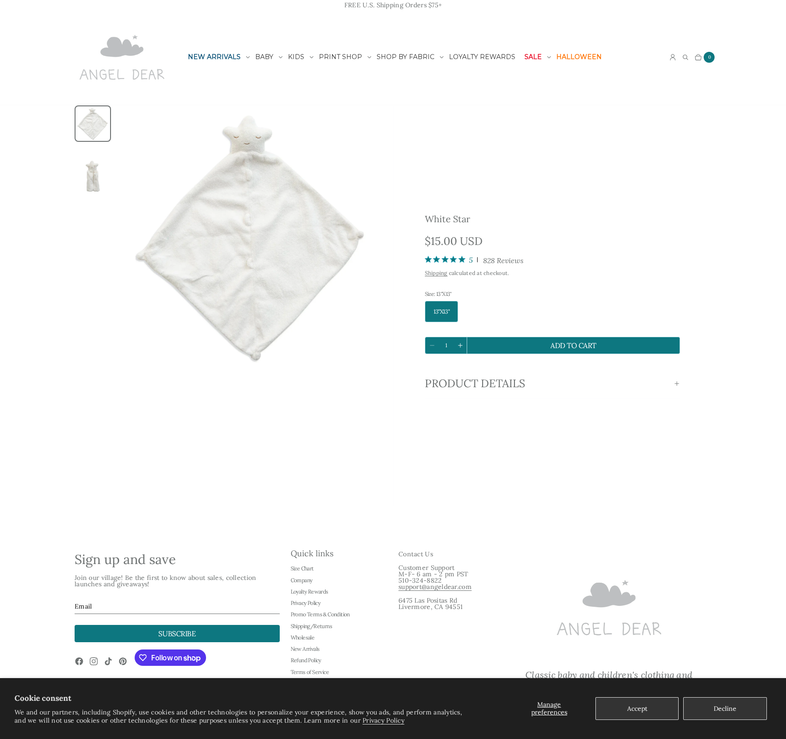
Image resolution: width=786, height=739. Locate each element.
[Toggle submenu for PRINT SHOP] (369, 57)
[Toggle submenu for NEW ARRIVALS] (248, 57)
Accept (637, 708)
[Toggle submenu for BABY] (280, 57)
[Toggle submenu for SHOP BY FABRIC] (441, 57)
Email (83, 606)
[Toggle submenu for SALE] (549, 57)
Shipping (436, 273)
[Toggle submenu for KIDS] (311, 57)
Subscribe (177, 633)
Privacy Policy (383, 720)
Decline (725, 708)
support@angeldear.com (435, 587)
